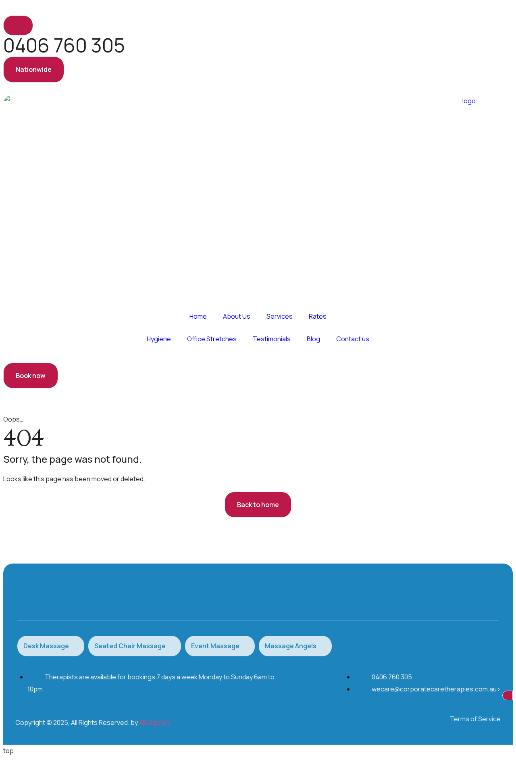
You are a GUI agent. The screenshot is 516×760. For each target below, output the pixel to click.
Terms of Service (475, 718)
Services (279, 316)
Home (198, 316)
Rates (318, 316)
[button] (33, 69)
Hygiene (159, 338)
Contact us (352, 338)
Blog (313, 338)
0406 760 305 (64, 45)
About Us (236, 316)
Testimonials (272, 338)
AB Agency (155, 722)
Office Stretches (212, 338)
